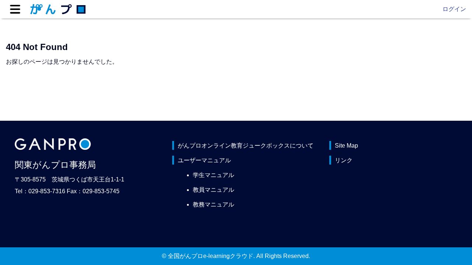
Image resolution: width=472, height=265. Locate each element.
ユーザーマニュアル (204, 160)
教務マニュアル (213, 204)
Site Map (346, 145)
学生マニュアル (213, 175)
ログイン (454, 9)
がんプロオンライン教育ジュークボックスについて (245, 145)
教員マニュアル (213, 190)
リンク (344, 160)
